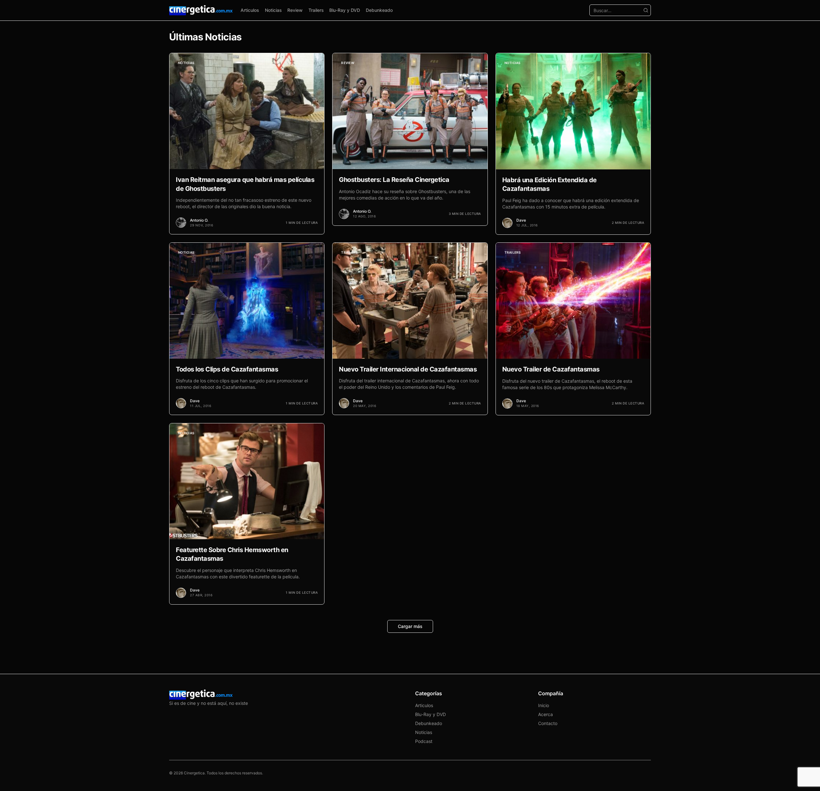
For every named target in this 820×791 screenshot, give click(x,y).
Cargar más (410, 626)
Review (295, 10)
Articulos (250, 10)
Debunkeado (379, 10)
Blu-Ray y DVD (344, 10)
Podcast (423, 741)
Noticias (273, 10)
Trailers (316, 10)
